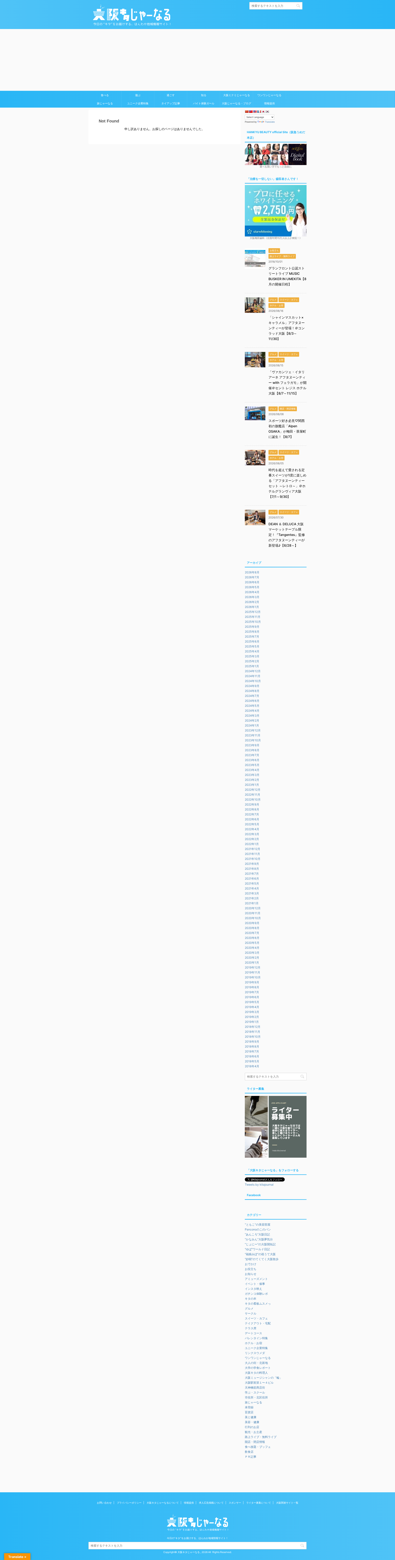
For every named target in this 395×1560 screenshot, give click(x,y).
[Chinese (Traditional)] (251, 111)
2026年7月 (252, 577)
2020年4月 (252, 947)
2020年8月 (252, 928)
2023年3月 (252, 775)
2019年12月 (252, 967)
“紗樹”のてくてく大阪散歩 (262, 1259)
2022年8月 (252, 809)
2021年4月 (252, 888)
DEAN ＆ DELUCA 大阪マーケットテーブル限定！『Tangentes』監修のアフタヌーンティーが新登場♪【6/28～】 (286, 534)
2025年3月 (252, 656)
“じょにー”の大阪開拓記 (260, 1244)
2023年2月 (252, 779)
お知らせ (250, 1274)
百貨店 (249, 1412)
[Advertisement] (197, 60)
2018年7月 (252, 1051)
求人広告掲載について (211, 1502)
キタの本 (250, 1298)
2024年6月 (252, 700)
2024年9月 (252, 686)
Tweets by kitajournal (259, 1184)
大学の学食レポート (258, 1367)
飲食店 (249, 1451)
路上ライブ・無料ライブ (260, 1437)
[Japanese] (263, 111)
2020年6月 (252, 937)
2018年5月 (252, 1061)
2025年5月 (252, 646)
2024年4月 (252, 710)
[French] (259, 111)
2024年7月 (252, 695)
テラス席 (250, 1328)
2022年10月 (253, 799)
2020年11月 (252, 913)
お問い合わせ (104, 1502)
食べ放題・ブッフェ (258, 1446)
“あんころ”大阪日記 (257, 1234)
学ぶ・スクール (255, 1392)
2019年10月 (253, 977)
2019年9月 (252, 982)
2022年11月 (252, 794)
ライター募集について (258, 1502)
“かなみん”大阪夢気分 (259, 1239)
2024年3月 (252, 715)
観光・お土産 (253, 1432)
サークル (250, 1313)
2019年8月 (252, 987)
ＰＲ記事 (250, 1456)
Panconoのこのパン (258, 1229)
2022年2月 (252, 839)
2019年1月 (252, 1021)
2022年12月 (252, 789)
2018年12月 (252, 1026)
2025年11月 (252, 616)
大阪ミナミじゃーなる (236, 95)
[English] (255, 111)
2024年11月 (252, 676)
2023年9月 (252, 745)
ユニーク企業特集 (138, 103)
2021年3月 (252, 893)
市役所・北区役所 (256, 1397)
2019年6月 (252, 997)
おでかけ (250, 1264)
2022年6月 (252, 819)
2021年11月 (252, 854)
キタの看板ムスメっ (258, 1303)
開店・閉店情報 (255, 1442)
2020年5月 (252, 942)
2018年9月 (252, 1041)
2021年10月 (252, 858)
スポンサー (235, 1502)
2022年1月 (252, 844)
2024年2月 (252, 720)
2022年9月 (252, 804)
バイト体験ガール (203, 103)
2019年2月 (252, 1017)
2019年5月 (252, 1002)
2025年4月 (252, 651)
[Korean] (267, 111)
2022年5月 (252, 824)
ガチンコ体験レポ (256, 1293)
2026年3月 (252, 597)
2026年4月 (252, 592)
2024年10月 (253, 681)
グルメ (249, 1308)
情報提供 (269, 103)
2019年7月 (252, 992)
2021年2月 (252, 898)
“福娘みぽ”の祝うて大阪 (260, 1254)
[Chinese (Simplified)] (247, 111)
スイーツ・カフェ (256, 1318)
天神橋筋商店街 (255, 1387)
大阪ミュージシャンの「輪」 (263, 1377)
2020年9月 (252, 923)
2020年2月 (252, 957)
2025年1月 (252, 666)
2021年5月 (252, 883)
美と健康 (250, 1417)
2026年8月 (252, 572)
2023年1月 (252, 784)
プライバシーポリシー (129, 1502)
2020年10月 (253, 918)
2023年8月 (252, 750)
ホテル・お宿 (253, 1343)
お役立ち (250, 1269)
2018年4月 (252, 1066)
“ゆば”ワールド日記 (257, 1249)
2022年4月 (252, 829)
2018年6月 (252, 1056)
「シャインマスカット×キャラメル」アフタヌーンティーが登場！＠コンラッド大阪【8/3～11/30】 (286, 328)
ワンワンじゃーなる (269, 95)
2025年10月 (253, 621)
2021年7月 (252, 873)
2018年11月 (252, 1031)
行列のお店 (252, 1427)
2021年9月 (252, 863)
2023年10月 (253, 740)
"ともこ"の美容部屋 (257, 1224)
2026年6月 (252, 582)
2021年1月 (252, 903)
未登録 (249, 1407)
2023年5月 (252, 765)
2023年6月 (252, 760)
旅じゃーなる (105, 103)
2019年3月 (252, 1012)
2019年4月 (252, 1007)
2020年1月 (252, 962)
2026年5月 (252, 587)
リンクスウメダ (255, 1353)
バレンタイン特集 (256, 1338)
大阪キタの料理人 (256, 1372)
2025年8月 (252, 631)
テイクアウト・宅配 (258, 1323)
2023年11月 (252, 735)
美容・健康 (252, 1422)
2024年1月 (252, 725)
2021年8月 (252, 868)
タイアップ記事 (170, 103)
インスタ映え (253, 1288)
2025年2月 (252, 661)
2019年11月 (252, 972)
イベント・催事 (255, 1283)
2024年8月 (252, 691)
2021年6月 (252, 878)
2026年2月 (252, 602)
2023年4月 (252, 770)
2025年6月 (252, 641)
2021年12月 (252, 849)
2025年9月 (252, 626)
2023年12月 (253, 730)
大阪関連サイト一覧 (287, 1502)
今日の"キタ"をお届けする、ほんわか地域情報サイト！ (197, 1538)
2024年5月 (252, 705)
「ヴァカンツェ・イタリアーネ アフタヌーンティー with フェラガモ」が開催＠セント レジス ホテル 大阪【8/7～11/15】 (287, 382)
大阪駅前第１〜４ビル (259, 1382)
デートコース (253, 1333)
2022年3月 (252, 834)
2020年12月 (253, 908)
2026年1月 (252, 607)
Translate (270, 121)
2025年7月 (252, 636)
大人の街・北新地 (256, 1362)
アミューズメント (256, 1279)
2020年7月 (252, 933)
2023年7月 (252, 755)
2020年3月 (252, 952)
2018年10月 (253, 1036)
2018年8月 (252, 1046)
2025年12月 (253, 612)
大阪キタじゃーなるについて (163, 1502)
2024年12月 (253, 671)
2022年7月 (252, 814)
